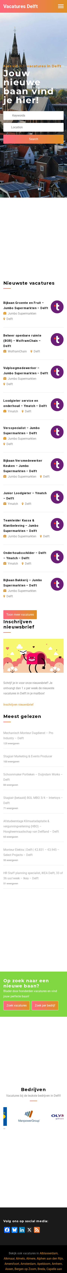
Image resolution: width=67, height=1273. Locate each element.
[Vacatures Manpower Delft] (16, 1116)
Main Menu (61, 6)
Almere (30, 1258)
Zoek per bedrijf (45, 1005)
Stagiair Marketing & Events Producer (27, 756)
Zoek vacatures (17, 1005)
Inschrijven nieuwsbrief (18, 704)
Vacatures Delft (20, 6)
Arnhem (57, 1264)
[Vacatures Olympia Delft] (51, 1116)
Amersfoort (11, 1264)
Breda (41, 1269)
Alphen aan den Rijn (50, 1258)
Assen (9, 1269)
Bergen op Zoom (25, 1269)
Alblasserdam (49, 1253)
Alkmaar (9, 1258)
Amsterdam (28, 1264)
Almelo (20, 1258)
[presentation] (3, 1128)
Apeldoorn (43, 1264)
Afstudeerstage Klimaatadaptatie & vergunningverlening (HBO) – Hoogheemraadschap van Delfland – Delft (31, 826)
